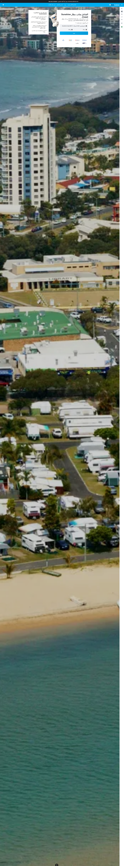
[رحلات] (121, 23)
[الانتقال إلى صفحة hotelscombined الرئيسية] (114, 4)
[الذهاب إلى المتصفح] (121, 19)
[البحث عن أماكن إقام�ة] (121, 11)
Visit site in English (53, 1)
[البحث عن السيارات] (121, 14)
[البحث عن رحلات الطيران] (121, 8)
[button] (1, 1)
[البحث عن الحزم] (121, 17)
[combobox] (81, 23)
